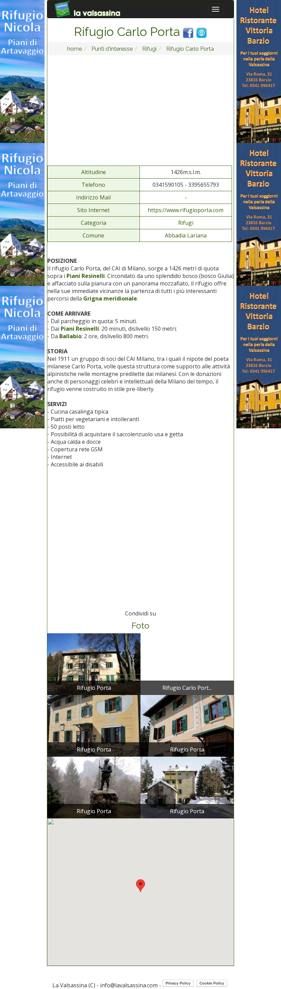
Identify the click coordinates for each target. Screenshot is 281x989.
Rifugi (149, 49)
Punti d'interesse (111, 49)
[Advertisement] (140, 110)
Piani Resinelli (85, 276)
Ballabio (70, 336)
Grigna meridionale (110, 298)
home (74, 49)
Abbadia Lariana (186, 235)
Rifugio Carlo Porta (189, 49)
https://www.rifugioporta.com (185, 210)
